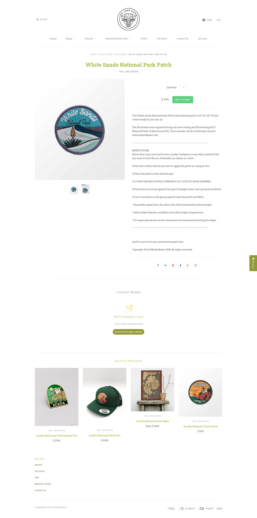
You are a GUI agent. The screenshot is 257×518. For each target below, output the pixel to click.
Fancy (180, 265)
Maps (69, 38)
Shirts (144, 38)
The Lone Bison (128, 71)
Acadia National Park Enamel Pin (56, 435)
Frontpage (120, 54)
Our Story (162, 38)
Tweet (165, 265)
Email (195, 265)
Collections (105, 54)
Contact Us (183, 38)
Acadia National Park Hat (104, 435)
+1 (188, 265)
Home (53, 38)
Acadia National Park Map (152, 421)
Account (202, 38)
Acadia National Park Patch (200, 426)
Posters (89, 38)
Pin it (173, 265)
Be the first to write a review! (128, 331)
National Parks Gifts (117, 38)
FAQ (37, 477)
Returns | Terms (43, 484)
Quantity (171, 87)
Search (38, 465)
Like (158, 265)
